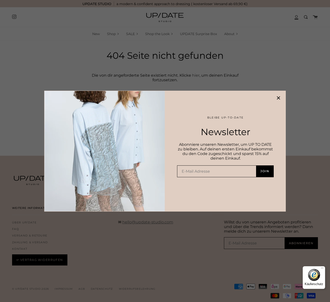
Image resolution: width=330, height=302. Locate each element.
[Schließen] (278, 98)
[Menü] (322, 269)
